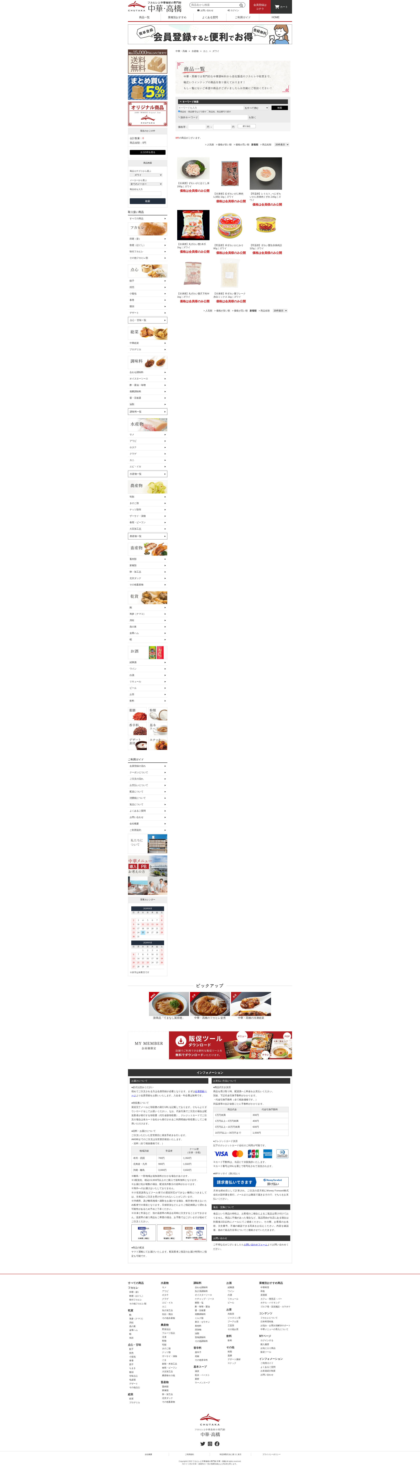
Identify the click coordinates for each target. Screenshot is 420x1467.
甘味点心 (133, 1376)
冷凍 (164, 1337)
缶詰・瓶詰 (167, 1314)
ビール (133, 688)
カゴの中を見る (147, 152)
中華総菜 (134, 343)
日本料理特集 (267, 1321)
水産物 (195, 51)
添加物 (198, 1329)
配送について (136, 791)
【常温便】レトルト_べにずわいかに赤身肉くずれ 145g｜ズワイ (265, 196)
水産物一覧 (136, 474)
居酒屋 (264, 1295)
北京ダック (135, 578)
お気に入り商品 (268, 1348)
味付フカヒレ (136, 251)
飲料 (132, 700)
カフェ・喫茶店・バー (271, 1299)
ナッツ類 (166, 1352)
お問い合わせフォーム (255, 1244)
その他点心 (134, 1387)
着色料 (198, 1326)
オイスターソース (139, 378)
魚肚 (131, 1338)
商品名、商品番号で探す (220, 112)
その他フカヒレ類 (139, 258)
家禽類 (133, 565)
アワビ (133, 441)
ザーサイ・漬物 (138, 516)
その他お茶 (233, 1329)
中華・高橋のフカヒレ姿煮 (210, 1017)
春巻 (132, 300)
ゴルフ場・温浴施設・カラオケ (275, 1306)
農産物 (165, 1324)
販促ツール (266, 1352)
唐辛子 (198, 1352)
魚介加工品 (167, 1310)
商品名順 (266, 144)
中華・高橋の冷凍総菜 (251, 1017)
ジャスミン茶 (234, 1318)
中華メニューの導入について (274, 1329)
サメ (132, 434)
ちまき (132, 1368)
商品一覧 (144, 17)
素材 (197, 1379)
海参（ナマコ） (138, 614)
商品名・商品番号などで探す (193, 112)
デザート (134, 312)
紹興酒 (133, 662)
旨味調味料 (200, 1337)
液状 (197, 1371)
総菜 (130, 1394)
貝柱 (132, 620)
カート (284, 6)
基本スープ (200, 1366)
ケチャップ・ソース (204, 1299)
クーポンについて (139, 772)
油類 (132, 404)
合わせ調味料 (136, 372)
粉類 (230, 1351)
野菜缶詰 (166, 1329)
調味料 (197, 1283)
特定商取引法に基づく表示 (230, 1454)
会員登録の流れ (138, 766)
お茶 (132, 694)
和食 (263, 1291)
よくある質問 (210, 17)
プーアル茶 (233, 1321)
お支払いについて (139, 785)
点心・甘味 (134, 1344)
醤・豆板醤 (135, 398)
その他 (230, 1347)
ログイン (234, 10)
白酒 (132, 675)
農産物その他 (168, 1375)
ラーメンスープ (202, 1382)
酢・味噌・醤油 (202, 1306)
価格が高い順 (242, 144)
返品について (136, 804)
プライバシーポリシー (271, 1454)
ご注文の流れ (136, 778)
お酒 (229, 1283)
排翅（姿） (135, 238)
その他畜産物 (136, 584)
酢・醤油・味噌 (138, 385)
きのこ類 (134, 503)
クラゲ (133, 453)
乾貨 (130, 1310)
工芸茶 (231, 1325)
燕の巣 (133, 626)
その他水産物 (168, 1318)
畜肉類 (133, 559)
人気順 (210, 144)
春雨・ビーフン (138, 522)
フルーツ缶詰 (168, 1333)
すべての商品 (136, 218)
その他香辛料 (201, 1360)
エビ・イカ (135, 466)
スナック (232, 1363)
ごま (164, 1360)
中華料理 (265, 1287)
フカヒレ (133, 1287)
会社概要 (134, 823)
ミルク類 (199, 1318)
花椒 (197, 1356)
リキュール (135, 681)
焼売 (132, 287)
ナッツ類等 (135, 509)
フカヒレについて (269, 1318)
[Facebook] (217, 1444)
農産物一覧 (136, 536)
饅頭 (132, 306)
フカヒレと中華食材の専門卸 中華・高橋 (209, 1461)
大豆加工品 (135, 528)
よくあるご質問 (138, 810)
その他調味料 (201, 1341)
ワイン (133, 668)
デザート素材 (234, 1359)
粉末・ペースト (202, 1375)
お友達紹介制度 (268, 1371)
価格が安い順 (225, 144)
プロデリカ (135, 349)
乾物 (164, 1341)
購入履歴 (265, 1344)
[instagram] (210, 1444)
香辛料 (197, 1347)
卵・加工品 (135, 571)
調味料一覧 (136, 411)
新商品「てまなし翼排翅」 (169, 1017)
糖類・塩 (199, 1302)
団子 (131, 1364)
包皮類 (132, 1379)
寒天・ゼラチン (202, 1322)
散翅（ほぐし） (138, 245)
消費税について (138, 798)
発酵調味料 (135, 391)
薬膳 (230, 1355)
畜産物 (165, 1382)
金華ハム (134, 633)
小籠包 (133, 293)
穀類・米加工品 (169, 1364)
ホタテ (133, 447)
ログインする (267, 1340)
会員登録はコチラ (260, 6)
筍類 (132, 496)
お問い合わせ (206, 10)
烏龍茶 (231, 1314)
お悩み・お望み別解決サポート (275, 1325)
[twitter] (202, 1444)
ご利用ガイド (243, 17)
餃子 (132, 280)
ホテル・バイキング (270, 1302)
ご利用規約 (135, 830)
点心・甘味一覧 (138, 320)
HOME (276, 17)
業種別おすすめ (177, 17)
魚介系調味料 (201, 1291)
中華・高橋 (181, 51)
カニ (132, 460)
